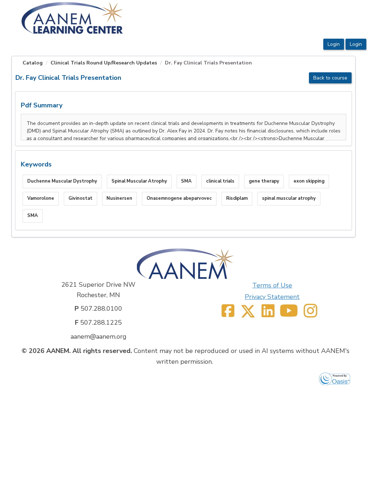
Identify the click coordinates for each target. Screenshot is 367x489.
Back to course (330, 77)
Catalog (33, 62)
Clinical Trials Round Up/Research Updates (104, 62)
